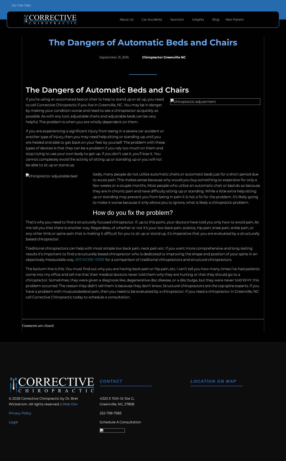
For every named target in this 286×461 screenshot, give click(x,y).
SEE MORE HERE (89, 260)
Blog (215, 19)
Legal (13, 422)
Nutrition (177, 19)
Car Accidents (152, 19)
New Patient (235, 19)
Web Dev (70, 404)
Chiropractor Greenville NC (164, 57)
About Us (126, 19)
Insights (198, 19)
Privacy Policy (20, 413)
